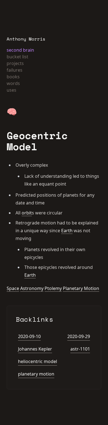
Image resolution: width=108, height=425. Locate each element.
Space (13, 288)
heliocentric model (37, 361)
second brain (20, 50)
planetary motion (36, 374)
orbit (27, 213)
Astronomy (31, 288)
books (13, 77)
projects (15, 63)
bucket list (17, 57)
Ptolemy (53, 288)
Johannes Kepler (35, 349)
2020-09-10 (29, 336)
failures (14, 70)
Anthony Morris (26, 39)
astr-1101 (80, 349)
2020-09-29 (78, 336)
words (13, 83)
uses (11, 90)
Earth (67, 231)
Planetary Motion (81, 288)
